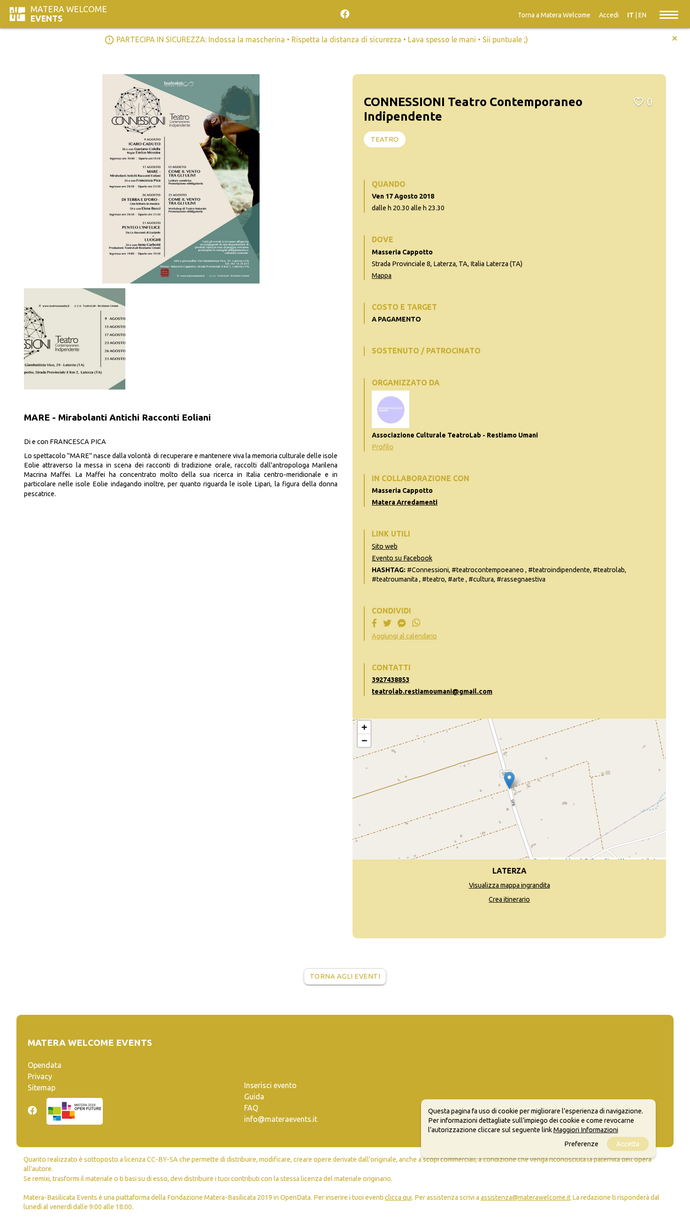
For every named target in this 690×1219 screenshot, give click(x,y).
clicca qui (398, 1197)
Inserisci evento (270, 1085)
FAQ (251, 1108)
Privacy (40, 1076)
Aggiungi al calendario (404, 636)
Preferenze (581, 1144)
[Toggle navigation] (669, 14)
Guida (254, 1096)
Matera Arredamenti (404, 502)
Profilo (382, 447)
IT (630, 15)
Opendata (44, 1065)
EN (642, 15)
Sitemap (41, 1087)
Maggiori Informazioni (585, 1130)
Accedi (609, 15)
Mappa (381, 275)
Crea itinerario (509, 899)
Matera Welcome (69, 14)
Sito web (385, 546)
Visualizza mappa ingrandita (509, 885)
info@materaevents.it (280, 1119)
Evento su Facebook (402, 558)
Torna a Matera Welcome (554, 15)
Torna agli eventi (345, 976)
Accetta (627, 1144)
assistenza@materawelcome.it (526, 1197)
